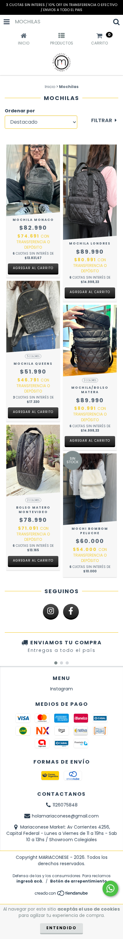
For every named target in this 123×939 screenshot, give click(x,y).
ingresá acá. (29, 881)
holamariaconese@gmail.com (65, 816)
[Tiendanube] (61, 895)
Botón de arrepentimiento (78, 881)
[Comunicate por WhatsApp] (110, 888)
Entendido (61, 927)
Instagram (61, 689)
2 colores (90, 380)
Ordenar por (20, 111)
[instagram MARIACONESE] (51, 612)
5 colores (33, 356)
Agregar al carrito (33, 268)
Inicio (50, 86)
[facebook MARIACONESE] (71, 612)
